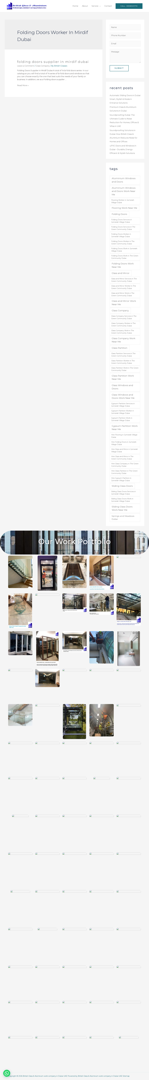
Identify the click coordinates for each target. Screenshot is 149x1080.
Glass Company (43, 66)
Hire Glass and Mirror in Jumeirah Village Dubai (124, 450)
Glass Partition (119, 348)
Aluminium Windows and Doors (123, 180)
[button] (6, 1073)
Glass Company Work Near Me (123, 340)
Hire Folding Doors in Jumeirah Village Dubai (123, 443)
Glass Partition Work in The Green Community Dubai (125, 369)
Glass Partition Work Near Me (123, 377)
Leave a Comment (25, 66)
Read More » (23, 85)
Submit (119, 68)
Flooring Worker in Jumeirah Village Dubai (122, 201)
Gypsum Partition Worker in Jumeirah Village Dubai (122, 412)
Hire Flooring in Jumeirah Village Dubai (124, 436)
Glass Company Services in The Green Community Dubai (123, 317)
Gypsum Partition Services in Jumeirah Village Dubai (123, 405)
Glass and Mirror (120, 273)
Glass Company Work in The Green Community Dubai (122, 331)
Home (75, 6)
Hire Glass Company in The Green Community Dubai (125, 465)
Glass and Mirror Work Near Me (124, 303)
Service (95, 6)
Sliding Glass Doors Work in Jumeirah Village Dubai (122, 500)
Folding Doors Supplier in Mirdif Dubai (53, 62)
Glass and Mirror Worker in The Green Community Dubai (123, 287)
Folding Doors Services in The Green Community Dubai (123, 228)
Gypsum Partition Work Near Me (125, 428)
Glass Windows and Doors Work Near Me (123, 396)
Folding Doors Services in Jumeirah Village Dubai (121, 221)
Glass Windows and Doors (122, 387)
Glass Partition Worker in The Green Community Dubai (123, 362)
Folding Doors (119, 214)
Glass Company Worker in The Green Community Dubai (123, 324)
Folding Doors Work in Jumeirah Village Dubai (124, 249)
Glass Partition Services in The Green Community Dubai (123, 354)
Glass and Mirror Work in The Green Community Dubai (122, 294)
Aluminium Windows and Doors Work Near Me (123, 191)
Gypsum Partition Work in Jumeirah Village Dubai (121, 419)
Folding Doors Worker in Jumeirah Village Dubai (121, 235)
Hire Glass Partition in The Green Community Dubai (124, 472)
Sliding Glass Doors (122, 486)
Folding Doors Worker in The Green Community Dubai (122, 242)
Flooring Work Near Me (124, 208)
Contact (108, 6)
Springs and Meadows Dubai (123, 517)
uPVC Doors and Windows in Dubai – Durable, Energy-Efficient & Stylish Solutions (123, 149)
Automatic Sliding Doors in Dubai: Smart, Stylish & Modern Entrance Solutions (125, 99)
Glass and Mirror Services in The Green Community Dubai (124, 280)
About (85, 6)
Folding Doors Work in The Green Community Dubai (124, 257)
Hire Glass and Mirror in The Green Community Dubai (122, 457)
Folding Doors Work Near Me (123, 265)
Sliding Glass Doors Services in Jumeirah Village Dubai (123, 492)
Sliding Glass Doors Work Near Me (122, 508)
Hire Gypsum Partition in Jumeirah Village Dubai (121, 479)
